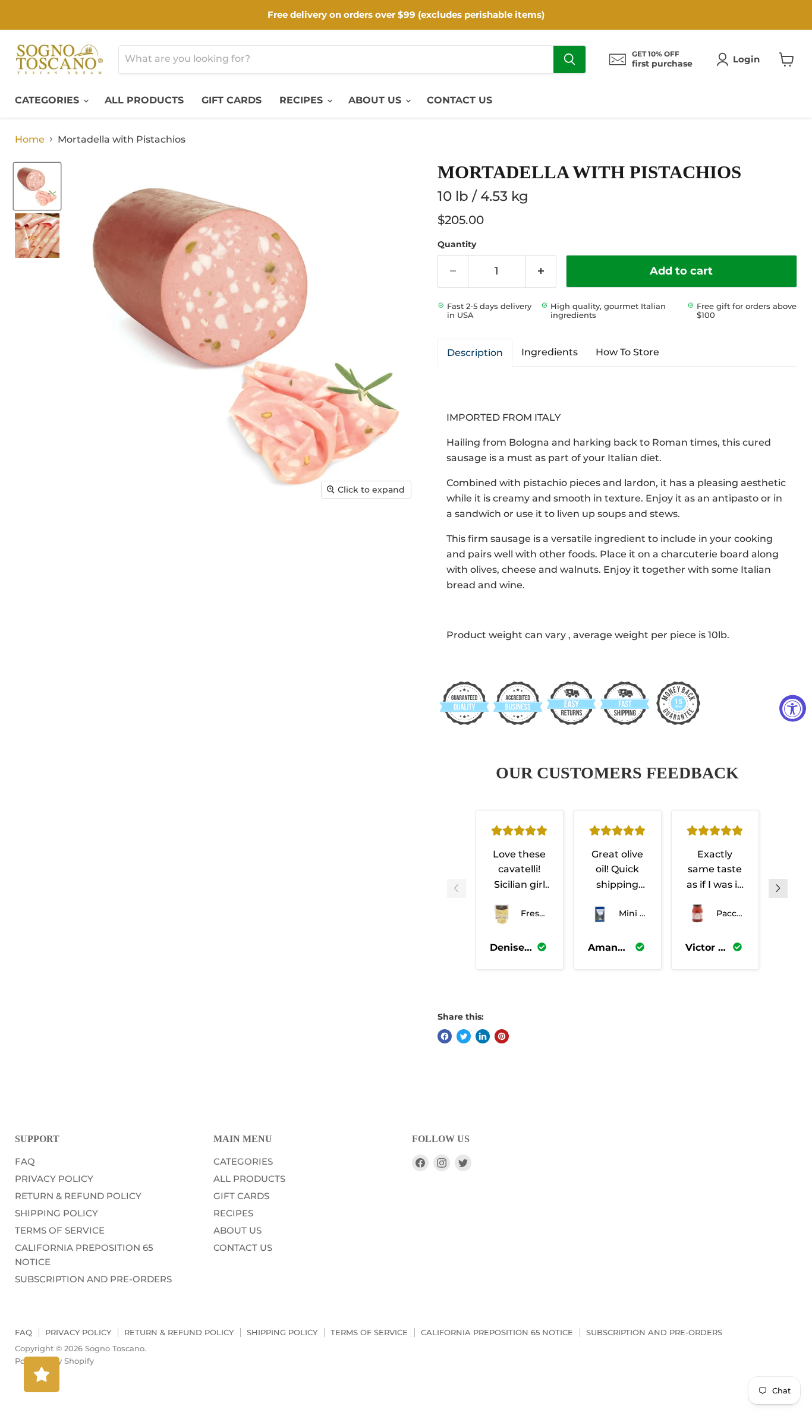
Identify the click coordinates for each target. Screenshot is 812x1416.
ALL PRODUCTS (144, 100)
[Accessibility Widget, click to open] (792, 708)
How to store (627, 352)
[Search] (569, 59)
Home (30, 139)
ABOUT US (376, 100)
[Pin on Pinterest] (502, 1036)
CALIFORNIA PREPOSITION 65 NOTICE (497, 1332)
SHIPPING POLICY (56, 1213)
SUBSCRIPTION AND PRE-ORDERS (93, 1279)
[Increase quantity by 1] (541, 271)
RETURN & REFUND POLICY (78, 1195)
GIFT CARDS (232, 100)
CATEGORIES (48, 100)
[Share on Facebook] (445, 1036)
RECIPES (302, 100)
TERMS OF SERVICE (60, 1230)
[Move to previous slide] (456, 889)
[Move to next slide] (778, 889)
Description (475, 352)
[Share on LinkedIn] (483, 1036)
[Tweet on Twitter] (464, 1036)
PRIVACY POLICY (54, 1178)
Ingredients (549, 352)
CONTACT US (459, 100)
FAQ (25, 1161)
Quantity (457, 244)
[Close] (119, 684)
